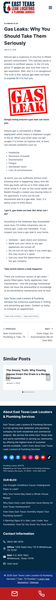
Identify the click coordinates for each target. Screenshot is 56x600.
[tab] (22, 392)
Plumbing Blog (11, 23)
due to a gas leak (26, 199)
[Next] (48, 377)
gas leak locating (13, 316)
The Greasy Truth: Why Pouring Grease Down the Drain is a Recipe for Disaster (28, 374)
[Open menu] (50, 7)
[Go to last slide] (7, 377)
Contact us (37, 305)
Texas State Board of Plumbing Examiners (33, 468)
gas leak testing (31, 316)
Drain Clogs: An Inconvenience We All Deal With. (42, 335)
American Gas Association (36, 221)
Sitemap (34, 582)
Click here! (12, 563)
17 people (16, 67)
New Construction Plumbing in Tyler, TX (14, 333)
